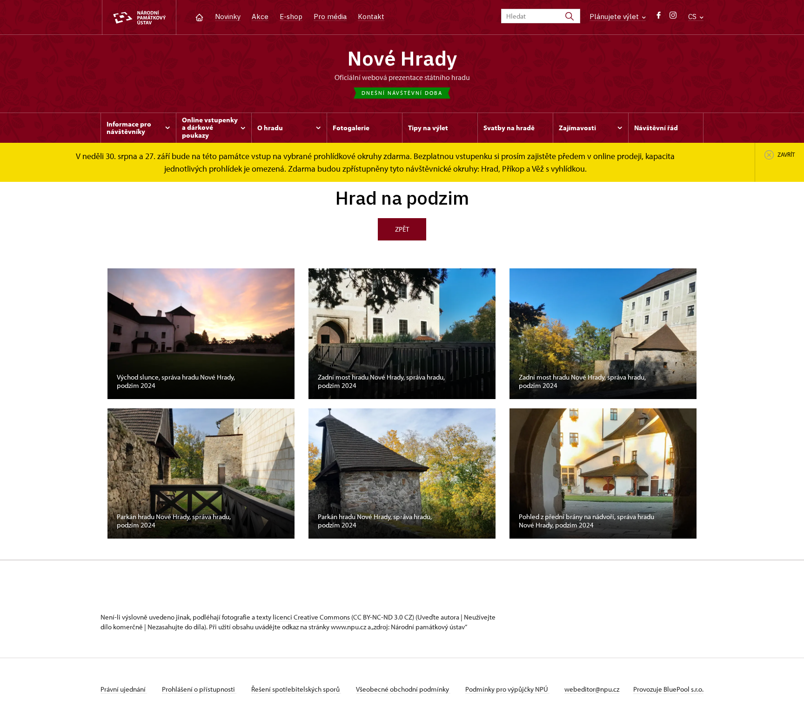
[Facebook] (658, 17)
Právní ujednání (123, 689)
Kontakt (371, 16)
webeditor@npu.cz (591, 689)
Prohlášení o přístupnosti (199, 689)
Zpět (402, 229)
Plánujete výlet (615, 16)
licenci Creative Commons (311, 617)
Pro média (330, 16)
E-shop (291, 16)
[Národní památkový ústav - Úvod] (139, 17)
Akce (260, 16)
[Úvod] (199, 16)
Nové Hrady (402, 58)
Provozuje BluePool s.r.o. (668, 689)
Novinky (228, 16)
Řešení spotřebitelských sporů (296, 689)
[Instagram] (673, 17)
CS (693, 16)
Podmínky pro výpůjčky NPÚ (507, 689)
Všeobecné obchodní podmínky (403, 689)
